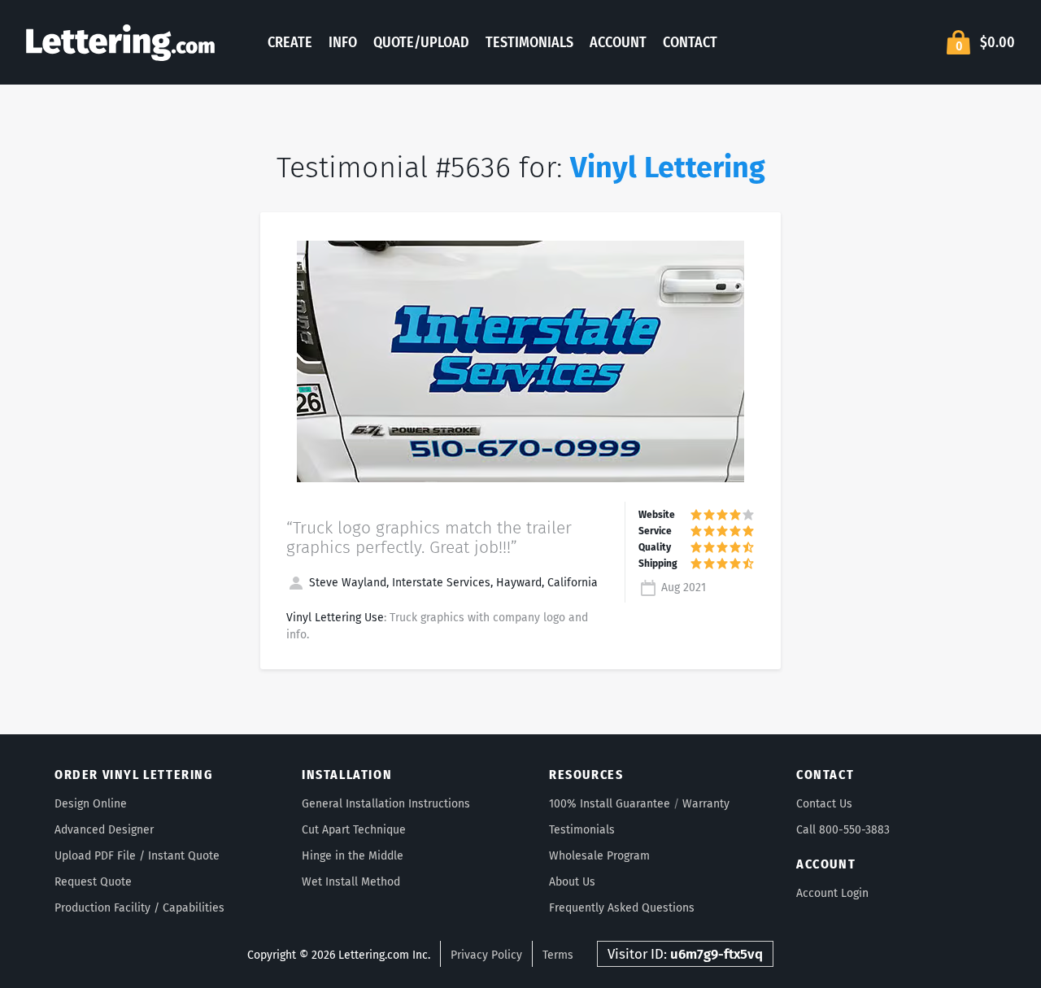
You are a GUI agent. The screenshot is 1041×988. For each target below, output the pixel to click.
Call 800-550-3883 (843, 830)
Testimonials (529, 42)
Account (618, 42)
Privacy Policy (486, 955)
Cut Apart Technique (354, 830)
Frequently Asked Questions (622, 908)
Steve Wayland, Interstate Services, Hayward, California (452, 583)
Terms (557, 955)
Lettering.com (120, 42)
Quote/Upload (421, 42)
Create (290, 42)
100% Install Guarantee (609, 804)
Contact (690, 42)
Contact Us (824, 804)
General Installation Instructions (386, 804)
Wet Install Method (351, 882)
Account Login (832, 893)
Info (343, 42)
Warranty (706, 804)
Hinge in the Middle (352, 856)
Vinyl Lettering (667, 167)
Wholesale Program (599, 856)
